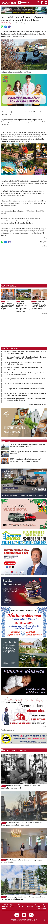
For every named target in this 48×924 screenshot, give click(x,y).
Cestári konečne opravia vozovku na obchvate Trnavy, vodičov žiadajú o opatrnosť (21, 824)
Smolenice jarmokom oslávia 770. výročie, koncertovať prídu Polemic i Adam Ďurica (26, 394)
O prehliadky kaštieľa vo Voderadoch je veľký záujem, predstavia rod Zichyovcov (38, 305)
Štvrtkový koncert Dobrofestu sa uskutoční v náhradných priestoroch (20, 787)
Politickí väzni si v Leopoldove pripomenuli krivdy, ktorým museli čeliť (25, 389)
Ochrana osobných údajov (35, 905)
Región (11, 23)
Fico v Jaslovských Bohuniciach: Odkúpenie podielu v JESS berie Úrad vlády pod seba (26, 379)
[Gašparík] (24, 591)
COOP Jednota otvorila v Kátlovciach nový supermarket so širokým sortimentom (7, 306)
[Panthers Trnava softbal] (24, 738)
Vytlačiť (44, 242)
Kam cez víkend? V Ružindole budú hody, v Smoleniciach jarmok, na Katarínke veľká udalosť (27, 358)
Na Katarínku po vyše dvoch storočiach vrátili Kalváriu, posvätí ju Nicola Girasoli (26, 399)
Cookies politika (42, 908)
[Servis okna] (24, 537)
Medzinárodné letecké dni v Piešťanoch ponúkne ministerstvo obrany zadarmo (27, 445)
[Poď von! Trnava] (24, 159)
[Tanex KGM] (24, 483)
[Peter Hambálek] (24, 560)
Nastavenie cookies (40, 906)
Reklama (24, 906)
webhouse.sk (31, 921)
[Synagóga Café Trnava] (24, 422)
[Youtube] (46, 2)
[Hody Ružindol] (24, 622)
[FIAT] (24, 514)
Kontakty (32, 906)
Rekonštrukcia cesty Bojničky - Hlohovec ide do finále (24, 383)
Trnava (3, 786)
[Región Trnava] (24, 652)
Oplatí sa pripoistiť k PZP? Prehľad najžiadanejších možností (28, 453)
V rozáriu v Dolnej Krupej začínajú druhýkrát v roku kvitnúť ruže (25, 368)
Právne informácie (23, 905)
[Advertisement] (19, 263)
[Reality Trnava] (24, 710)
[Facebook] (42, 2)
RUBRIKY (25, 2)
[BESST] (24, 90)
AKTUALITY (4, 23)
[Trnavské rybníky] (24, 10)
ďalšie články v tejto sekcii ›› (38, 404)
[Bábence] (24, 681)
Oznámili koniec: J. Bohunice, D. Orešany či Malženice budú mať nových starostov (26, 374)
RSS (28, 906)
